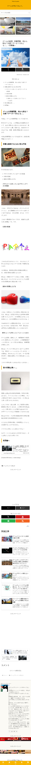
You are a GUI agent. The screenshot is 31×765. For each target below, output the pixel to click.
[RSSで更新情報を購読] (23, 521)
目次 (13, 79)
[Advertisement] (15, 486)
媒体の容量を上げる (11, 96)
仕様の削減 (9, 93)
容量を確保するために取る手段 (13, 87)
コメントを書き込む (15, 670)
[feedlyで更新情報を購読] (8, 521)
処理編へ (7, 105)
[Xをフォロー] (8, 516)
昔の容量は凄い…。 (10, 103)
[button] (29, 13)
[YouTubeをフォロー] (23, 516)
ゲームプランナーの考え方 (9, 465)
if (8, 685)
